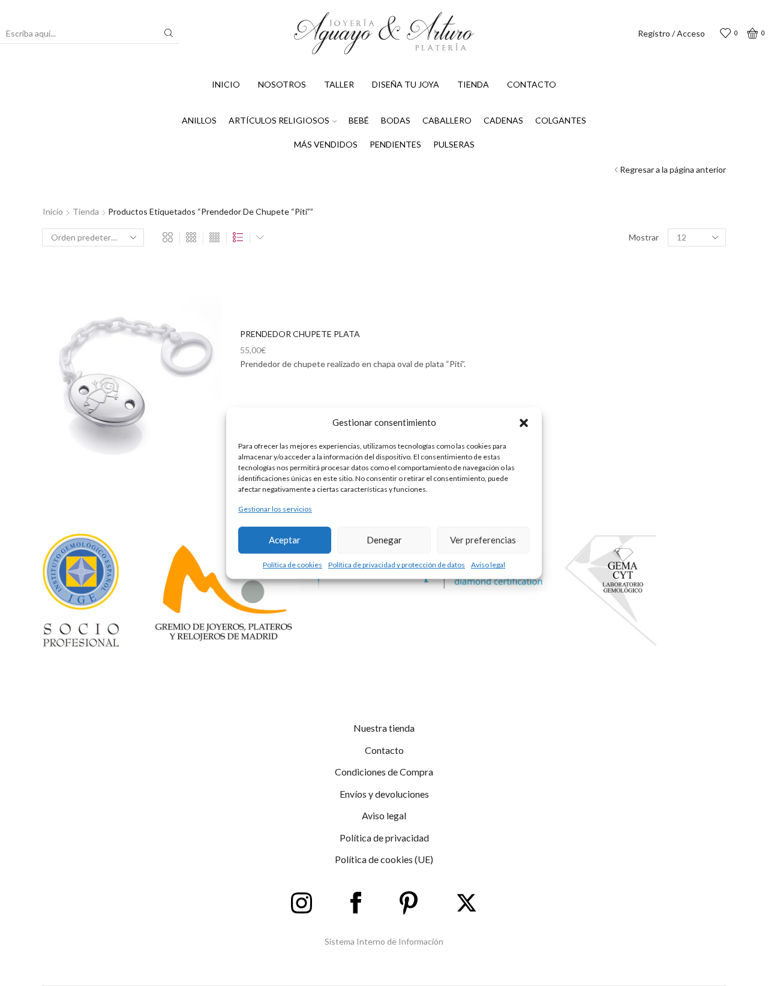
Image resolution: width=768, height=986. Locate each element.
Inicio (226, 84)
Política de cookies (292, 564)
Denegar (384, 539)
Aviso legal (488, 564)
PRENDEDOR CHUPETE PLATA (300, 334)
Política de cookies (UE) (384, 859)
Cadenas (503, 120)
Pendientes (395, 144)
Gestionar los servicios (275, 509)
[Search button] (168, 33)
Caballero (447, 120)
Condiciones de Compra (384, 771)
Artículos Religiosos (279, 120)
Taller (339, 84)
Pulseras (454, 144)
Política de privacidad (384, 837)
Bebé (359, 120)
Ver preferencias (483, 539)
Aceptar (285, 539)
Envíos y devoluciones (384, 793)
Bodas (395, 120)
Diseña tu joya (405, 84)
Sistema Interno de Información (384, 941)
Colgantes (560, 120)
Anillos (199, 120)
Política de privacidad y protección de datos (396, 564)
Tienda (473, 84)
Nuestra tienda (384, 728)
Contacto (531, 84)
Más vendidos (326, 144)
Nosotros (282, 84)
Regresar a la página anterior (673, 169)
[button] (524, 423)
